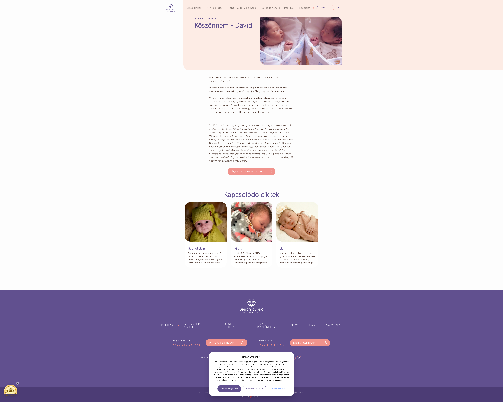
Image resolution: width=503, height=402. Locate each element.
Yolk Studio (258, 397)
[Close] (17, 383)
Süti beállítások (276, 388)
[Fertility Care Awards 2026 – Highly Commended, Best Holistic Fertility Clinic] (10, 390)
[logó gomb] (171, 8)
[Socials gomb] (299, 358)
